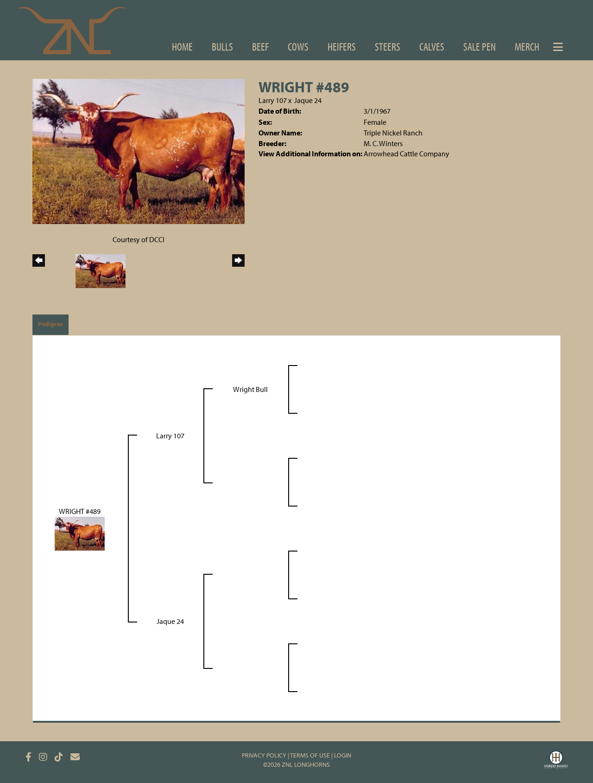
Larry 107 (273, 100)
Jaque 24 (308, 100)
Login (342, 755)
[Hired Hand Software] (556, 761)
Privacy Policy (264, 755)
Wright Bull (250, 389)
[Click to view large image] (138, 150)
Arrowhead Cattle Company (406, 153)
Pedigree (50, 324)
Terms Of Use (310, 755)
